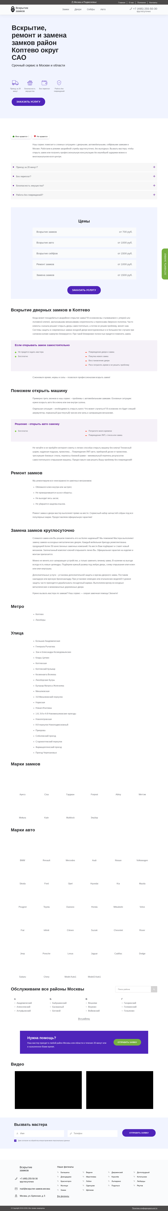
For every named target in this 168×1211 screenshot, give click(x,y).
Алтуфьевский (24, 1011)
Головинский (130, 1007)
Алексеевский (23, 1007)
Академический (24, 1003)
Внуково (92, 1007)
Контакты (153, 2)
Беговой (56, 1011)
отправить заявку (127, 1042)
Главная (121, 2)
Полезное (141, 2)
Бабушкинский (59, 1003)
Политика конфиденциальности (144, 1208)
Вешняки (92, 1003)
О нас (131, 2)
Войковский (94, 1011)
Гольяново (129, 1011)
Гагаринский (130, 1003)
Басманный (58, 1007)
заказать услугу (28, 101)
